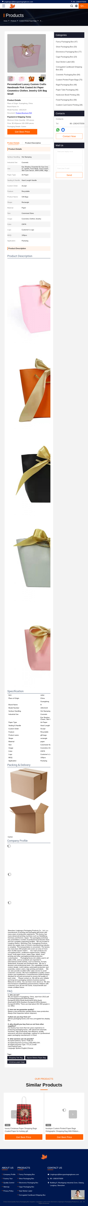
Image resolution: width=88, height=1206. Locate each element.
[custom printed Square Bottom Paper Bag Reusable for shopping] (64, 1110)
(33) (66, 47)
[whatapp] (57, 130)
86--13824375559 (79, 2)
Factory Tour (8, 1178)
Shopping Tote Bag (16, 1058)
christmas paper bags (17, 1062)
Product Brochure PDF (24, 113)
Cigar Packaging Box (26, 1187)
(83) (69, 68)
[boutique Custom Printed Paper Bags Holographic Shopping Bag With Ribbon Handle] (23, 1110)
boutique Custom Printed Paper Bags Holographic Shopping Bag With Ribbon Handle (21, 1130)
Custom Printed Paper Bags (28, 21)
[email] (63, 129)
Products (13, 21)
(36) (68, 95)
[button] (43, 76)
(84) (68, 75)
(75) (69, 80)
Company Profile (9, 1174)
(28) (69, 105)
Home (5, 21)
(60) (65, 62)
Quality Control (8, 1183)
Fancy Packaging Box (27, 1174)
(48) (66, 85)
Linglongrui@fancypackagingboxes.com (18, 2)
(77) (68, 52)
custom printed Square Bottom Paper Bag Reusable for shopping (62, 1129)
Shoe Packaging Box (26, 1178)
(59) (66, 100)
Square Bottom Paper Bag (36, 1058)
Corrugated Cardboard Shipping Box (32, 1195)
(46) (67, 90)
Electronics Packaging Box (28, 1183)
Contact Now (69, 136)
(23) (66, 57)
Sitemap (6, 1187)
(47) (66, 42)
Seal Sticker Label (25, 1191)
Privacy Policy (8, 1191)
